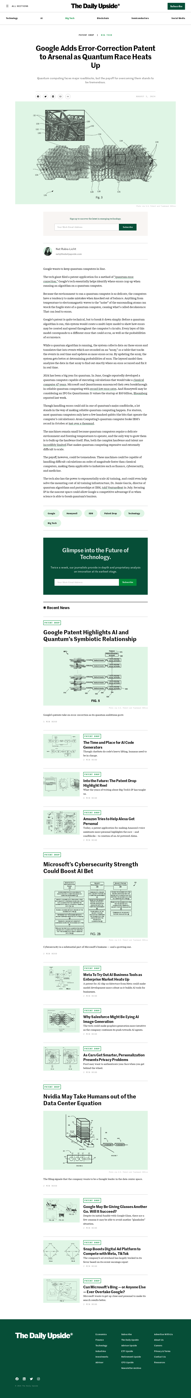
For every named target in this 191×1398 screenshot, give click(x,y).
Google (51, 513)
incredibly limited (54, 445)
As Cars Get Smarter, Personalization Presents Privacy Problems (113, 1057)
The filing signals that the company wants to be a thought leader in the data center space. (93, 1178)
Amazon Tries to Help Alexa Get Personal (109, 821)
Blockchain (103, 18)
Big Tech (69, 18)
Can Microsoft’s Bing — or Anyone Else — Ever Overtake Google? (114, 1289)
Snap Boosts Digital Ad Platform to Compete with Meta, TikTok (112, 1251)
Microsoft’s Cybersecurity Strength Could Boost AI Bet (90, 867)
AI (41, 18)
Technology (12, 18)
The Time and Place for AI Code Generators (108, 744)
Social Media (178, 18)
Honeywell (72, 513)
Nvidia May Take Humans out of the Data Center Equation (89, 1099)
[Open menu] (17, 6)
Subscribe (128, 227)
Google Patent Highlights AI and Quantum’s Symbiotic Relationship (90, 635)
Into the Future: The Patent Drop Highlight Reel (109, 783)
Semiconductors (140, 18)
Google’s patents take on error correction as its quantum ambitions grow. (83, 714)
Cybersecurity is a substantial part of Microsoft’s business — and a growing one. (87, 946)
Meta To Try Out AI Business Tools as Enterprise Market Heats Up (112, 977)
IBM (91, 513)
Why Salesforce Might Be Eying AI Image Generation (111, 1019)
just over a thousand (81, 423)
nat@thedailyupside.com (69, 253)
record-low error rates (103, 389)
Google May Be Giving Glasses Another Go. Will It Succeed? (115, 1209)
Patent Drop (86, 35)
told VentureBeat (112, 487)
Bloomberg (140, 393)
